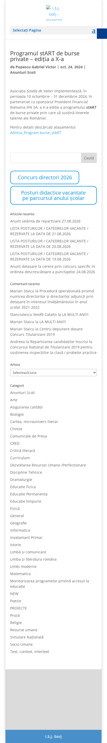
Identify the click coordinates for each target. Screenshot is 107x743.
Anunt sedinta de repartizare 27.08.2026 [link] (45, 221)
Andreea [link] (17, 341)
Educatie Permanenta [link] (29, 494)
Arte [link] (13, 399)
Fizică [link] (15, 508)
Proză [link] (15, 615)
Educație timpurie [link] (25, 501)
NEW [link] (14, 593)
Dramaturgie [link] (21, 479)
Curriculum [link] (20, 457)
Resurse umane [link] (23, 629)
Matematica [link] (20, 573)
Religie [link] (16, 622)
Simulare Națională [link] (27, 637)
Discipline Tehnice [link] (26, 472)
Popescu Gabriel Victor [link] (36, 66)
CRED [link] (14, 443)
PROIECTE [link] (18, 608)
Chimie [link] (16, 428)
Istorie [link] (15, 544)
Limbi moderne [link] (23, 566)
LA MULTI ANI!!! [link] (75, 314)
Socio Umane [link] (21, 644)
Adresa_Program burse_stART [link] (35, 132)
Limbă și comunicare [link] (28, 551)
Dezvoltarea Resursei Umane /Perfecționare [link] (48, 465)
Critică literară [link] (22, 450)
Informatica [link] (20, 530)
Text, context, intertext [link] (29, 651)
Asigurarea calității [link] (26, 407)
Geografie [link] (18, 523)
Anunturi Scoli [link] (23, 72)
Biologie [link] (17, 414)
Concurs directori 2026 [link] (45, 177)
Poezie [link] (15, 600)
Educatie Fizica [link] (23, 486)
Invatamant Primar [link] (26, 537)
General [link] (17, 515)
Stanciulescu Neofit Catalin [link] (33, 314)
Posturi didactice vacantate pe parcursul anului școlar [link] (53, 195)
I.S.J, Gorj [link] (53, 736)
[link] (54, 12)
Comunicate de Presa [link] (28, 436)
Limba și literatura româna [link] (33, 559)
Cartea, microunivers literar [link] (34, 421)
